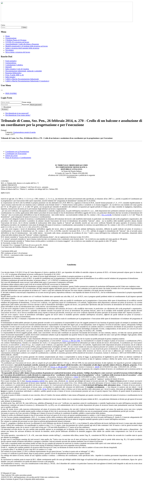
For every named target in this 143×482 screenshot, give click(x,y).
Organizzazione (10, 38)
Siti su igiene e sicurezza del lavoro (17, 52)
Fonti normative (11, 61)
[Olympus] (67, 21)
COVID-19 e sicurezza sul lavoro (17, 42)
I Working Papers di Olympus (15, 40)
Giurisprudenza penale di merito (24, 132)
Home (7, 36)
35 (67, 381)
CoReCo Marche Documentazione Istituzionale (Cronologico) (27, 81)
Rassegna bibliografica (13, 73)
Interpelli (8, 67)
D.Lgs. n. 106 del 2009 (59, 367)
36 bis (44, 389)
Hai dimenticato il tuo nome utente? (17, 115)
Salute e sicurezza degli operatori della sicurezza (22, 48)
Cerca (3, 25)
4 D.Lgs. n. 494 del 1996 (71, 341)
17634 (75, 377)
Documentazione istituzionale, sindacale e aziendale (23, 71)
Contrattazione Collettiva (14, 65)
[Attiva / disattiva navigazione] (2, 90)
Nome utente (26, 102)
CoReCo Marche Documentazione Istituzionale (22, 79)
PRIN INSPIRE (11, 93)
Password (25, 105)
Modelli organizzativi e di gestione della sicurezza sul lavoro (26, 46)
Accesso (4, 109)
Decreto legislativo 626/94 (35, 381)
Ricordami (7, 107)
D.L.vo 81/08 (106, 215)
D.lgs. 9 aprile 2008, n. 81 (14, 75)
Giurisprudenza (10, 63)
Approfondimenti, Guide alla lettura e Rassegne (22, 44)
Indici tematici (10, 77)
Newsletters (9, 50)
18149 (97, 367)
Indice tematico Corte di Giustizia (17, 69)
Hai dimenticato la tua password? (17, 113)
